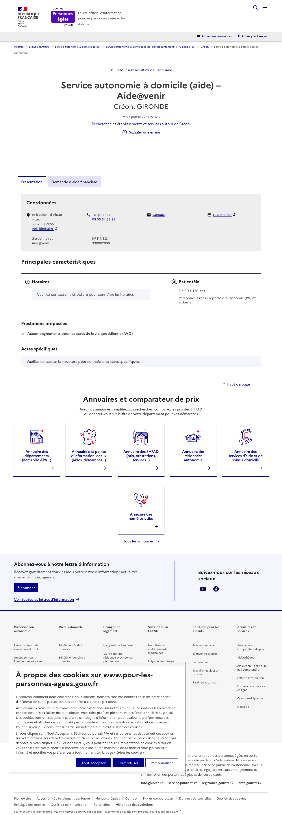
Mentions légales (107, 798)
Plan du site (22, 798)
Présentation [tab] (32, 181)
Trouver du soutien (205, 653)
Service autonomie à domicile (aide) (77, 46)
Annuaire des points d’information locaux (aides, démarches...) (88, 455)
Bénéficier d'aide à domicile (71, 647)
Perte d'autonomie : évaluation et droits (27, 647)
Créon (205, 46)
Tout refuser (128, 762)
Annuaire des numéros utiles (141, 516)
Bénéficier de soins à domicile (72, 659)
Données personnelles (195, 798)
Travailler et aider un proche (206, 672)
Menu (265, 7)
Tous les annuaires (138, 541)
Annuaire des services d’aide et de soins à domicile (245, 455)
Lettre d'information (250, 678)
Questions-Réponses (250, 698)
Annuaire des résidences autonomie (193, 455)
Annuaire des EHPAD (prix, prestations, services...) (141, 455)
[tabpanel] (141, 280)
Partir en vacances (205, 682)
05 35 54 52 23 (103, 219)
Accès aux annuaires (217, 36)
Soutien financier (204, 645)
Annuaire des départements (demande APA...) (36, 455)
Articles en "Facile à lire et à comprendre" (252, 667)
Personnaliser (162, 762)
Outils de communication (69, 804)
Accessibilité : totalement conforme (63, 798)
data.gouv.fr (248, 783)
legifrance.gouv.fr (215, 783)
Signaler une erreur (144, 132)
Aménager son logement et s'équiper (28, 659)
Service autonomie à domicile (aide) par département (140, 46)
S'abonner (26, 587)
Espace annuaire (39, 46)
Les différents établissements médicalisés (157, 649)
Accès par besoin (254, 36)
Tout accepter (94, 762)
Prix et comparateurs (158, 798)
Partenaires (102, 804)
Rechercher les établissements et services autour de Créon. (141, 123)
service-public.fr (180, 783)
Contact (158, 214)
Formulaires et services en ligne (251, 688)
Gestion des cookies (231, 798)
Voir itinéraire (43, 228)
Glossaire (243, 706)
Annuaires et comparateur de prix (250, 647)
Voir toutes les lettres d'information (44, 599)
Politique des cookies (29, 804)
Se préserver (201, 662)
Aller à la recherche (255, 7)
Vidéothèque (245, 657)
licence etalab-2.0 (167, 811)
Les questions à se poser (118, 645)
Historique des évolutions (134, 804)
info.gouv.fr (150, 783)
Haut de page (238, 384)
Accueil (19, 46)
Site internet (222, 214)
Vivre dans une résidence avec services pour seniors (118, 657)
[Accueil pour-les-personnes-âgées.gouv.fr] (63, 17)
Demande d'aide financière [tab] (74, 181)
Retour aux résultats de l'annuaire (143, 69)
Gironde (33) (187, 46)
